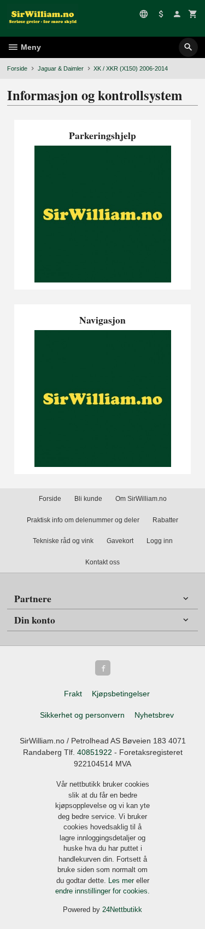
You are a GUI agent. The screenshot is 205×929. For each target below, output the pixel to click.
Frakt (73, 693)
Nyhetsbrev (154, 715)
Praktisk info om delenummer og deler (83, 520)
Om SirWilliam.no (141, 499)
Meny (30, 47)
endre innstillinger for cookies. (102, 891)
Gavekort (120, 541)
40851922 (94, 752)
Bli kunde (88, 499)
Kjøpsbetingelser (121, 693)
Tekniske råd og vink (63, 541)
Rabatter (165, 520)
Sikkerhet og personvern (82, 715)
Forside (17, 68)
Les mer (122, 880)
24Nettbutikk (122, 909)
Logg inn (160, 541)
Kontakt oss (102, 562)
